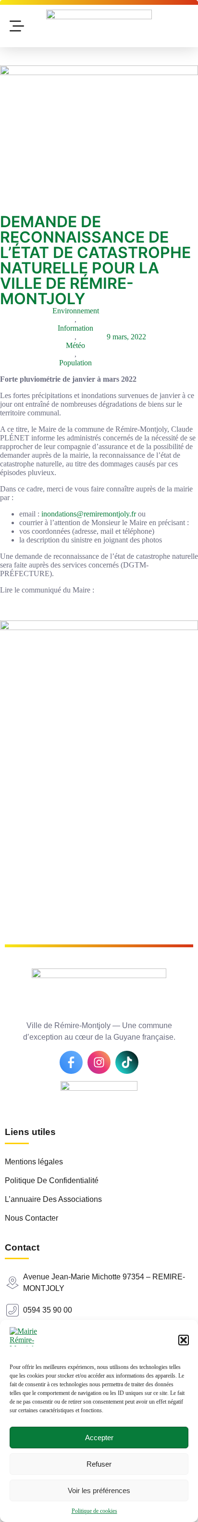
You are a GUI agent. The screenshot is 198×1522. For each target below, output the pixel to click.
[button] (183, 1340)
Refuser (99, 1464)
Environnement (75, 311)
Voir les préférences (99, 1490)
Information (75, 328)
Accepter (99, 1437)
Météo (75, 345)
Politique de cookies (94, 1511)
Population (75, 363)
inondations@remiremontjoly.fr (89, 514)
